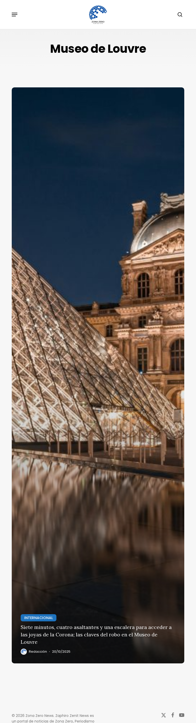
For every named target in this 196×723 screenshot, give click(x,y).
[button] (14, 14)
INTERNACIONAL (38, 617)
